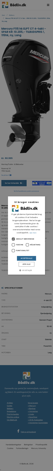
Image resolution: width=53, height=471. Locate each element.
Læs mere (32, 233)
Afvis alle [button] (27, 264)
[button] (26, 270)
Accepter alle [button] (26, 258)
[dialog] (26, 235)
